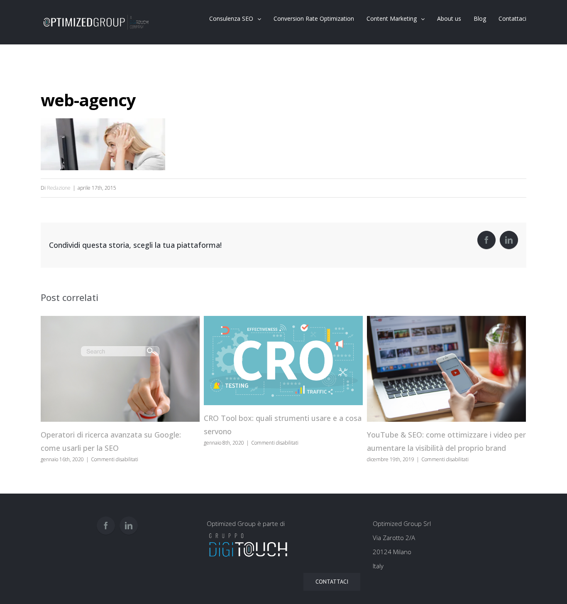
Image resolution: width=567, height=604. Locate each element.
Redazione (59, 187)
